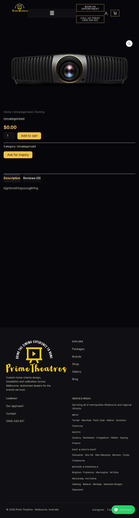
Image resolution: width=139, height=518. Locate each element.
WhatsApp (126, 509)
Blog (75, 379)
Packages (78, 349)
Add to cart (29, 136)
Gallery (76, 371)
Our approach (15, 406)
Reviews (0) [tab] (32, 178)
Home (7, 112)
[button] (52, 13)
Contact (11, 413)
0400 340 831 (15, 421)
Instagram (98, 509)
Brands (76, 356)
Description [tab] (12, 178)
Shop (75, 364)
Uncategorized (23, 112)
